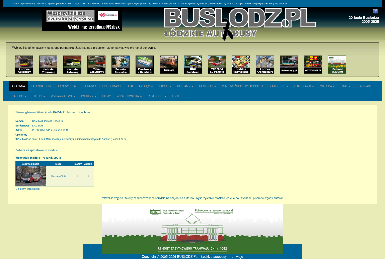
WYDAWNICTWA (62, 96)
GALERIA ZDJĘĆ (139, 86)
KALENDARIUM (41, 86)
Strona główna (25, 112)
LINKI (175, 96)
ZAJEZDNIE (278, 86)
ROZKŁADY (364, 86)
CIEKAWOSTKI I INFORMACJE (102, 86)
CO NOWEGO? (66, 86)
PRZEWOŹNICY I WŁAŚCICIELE (243, 86)
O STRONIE (156, 96)
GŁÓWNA (18, 86)
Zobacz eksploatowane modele (36, 150)
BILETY (37, 96)
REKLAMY (184, 86)
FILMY (106, 96)
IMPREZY (87, 96)
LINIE (345, 86)
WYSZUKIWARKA (128, 96)
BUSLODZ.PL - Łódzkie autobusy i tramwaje (210, 256)
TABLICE (18, 96)
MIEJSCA (326, 86)
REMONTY (206, 86)
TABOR (164, 86)
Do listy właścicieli (28, 189)
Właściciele (44, 112)
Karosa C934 (58, 176)
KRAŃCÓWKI (303, 86)
